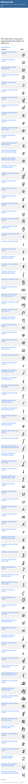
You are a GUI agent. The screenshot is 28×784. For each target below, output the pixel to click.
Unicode (14, 4)
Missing (8, 47)
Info (10, 4)
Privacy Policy (15, 782)
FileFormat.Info (4, 4)
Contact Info (21, 782)
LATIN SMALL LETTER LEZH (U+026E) (10, 279)
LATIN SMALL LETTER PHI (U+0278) (9, 355)
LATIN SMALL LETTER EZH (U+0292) (9, 552)
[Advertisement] (14, 23)
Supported (3, 47)
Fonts (19, 4)
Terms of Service (7, 782)
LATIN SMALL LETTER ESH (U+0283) (9, 438)
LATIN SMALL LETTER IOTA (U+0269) (10, 241)
